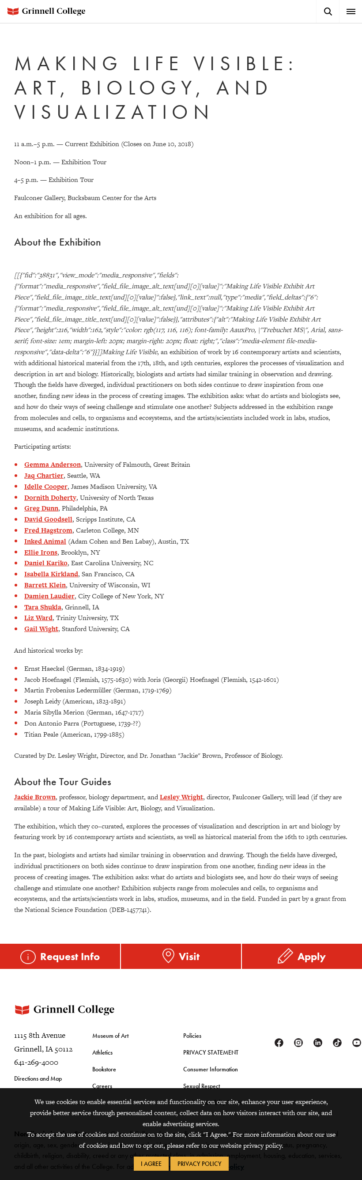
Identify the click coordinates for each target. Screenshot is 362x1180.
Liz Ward (38, 617)
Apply (312, 956)
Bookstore (104, 1069)
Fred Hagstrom (48, 530)
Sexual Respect (201, 1086)
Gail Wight (41, 628)
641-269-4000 (36, 1062)
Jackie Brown (35, 797)
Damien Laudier (49, 596)
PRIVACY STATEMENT (210, 1052)
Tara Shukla (42, 607)
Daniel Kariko (46, 562)
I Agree (151, 1164)
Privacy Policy (199, 1164)
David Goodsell (48, 519)
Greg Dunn (41, 508)
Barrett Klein (45, 585)
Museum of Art (110, 1036)
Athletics (102, 1052)
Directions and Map (38, 1078)
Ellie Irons (40, 552)
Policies (192, 1036)
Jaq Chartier (44, 475)
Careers (102, 1086)
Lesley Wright (181, 797)
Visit (189, 956)
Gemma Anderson (52, 464)
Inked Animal (45, 541)
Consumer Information (210, 1069)
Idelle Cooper (46, 486)
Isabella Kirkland (51, 574)
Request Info (70, 956)
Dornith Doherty (50, 497)
